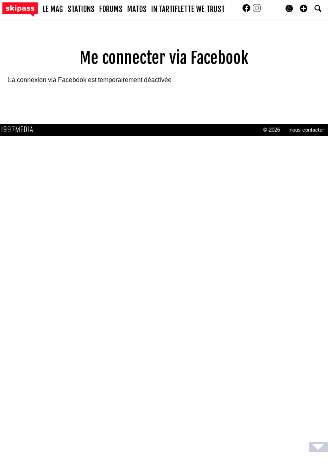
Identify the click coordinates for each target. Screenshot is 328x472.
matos (136, 9)
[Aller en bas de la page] (318, 447)
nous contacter (307, 130)
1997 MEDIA (19, 129)
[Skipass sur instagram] (256, 11)
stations (81, 9)
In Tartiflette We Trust (188, 9)
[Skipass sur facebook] (247, 11)
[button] (303, 8)
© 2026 (271, 130)
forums (110, 9)
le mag (53, 9)
